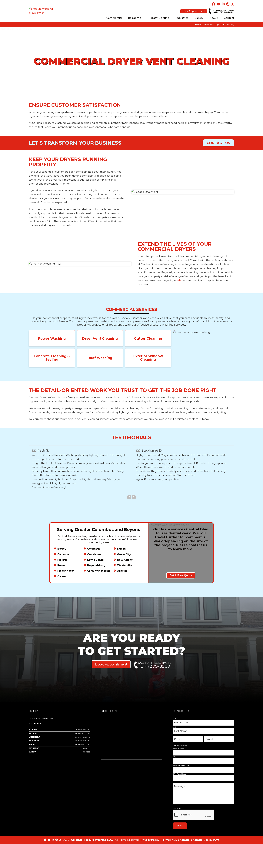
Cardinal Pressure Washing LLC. (92, 839)
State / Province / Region (182, 765)
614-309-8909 (35, 724)
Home (198, 24)
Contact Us (218, 143)
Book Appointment (193, 11)
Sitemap (196, 839)
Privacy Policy (150, 839)
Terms (165, 839)
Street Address (178, 748)
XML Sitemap (180, 839)
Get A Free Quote (180, 575)
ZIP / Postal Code (179, 774)
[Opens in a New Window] (213, 4)
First (174, 718)
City (174, 757)
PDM (216, 839)
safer (179, 280)
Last (174, 727)
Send (180, 825)
